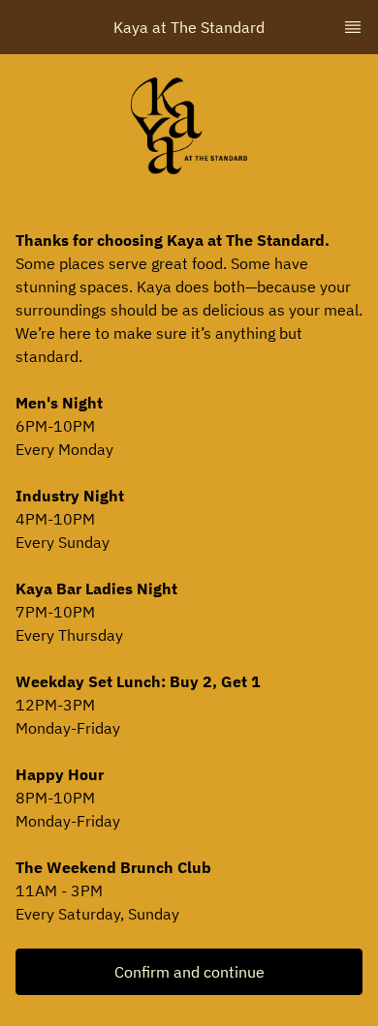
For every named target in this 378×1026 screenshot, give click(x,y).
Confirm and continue (189, 971)
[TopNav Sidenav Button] (353, 27)
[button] (189, 972)
